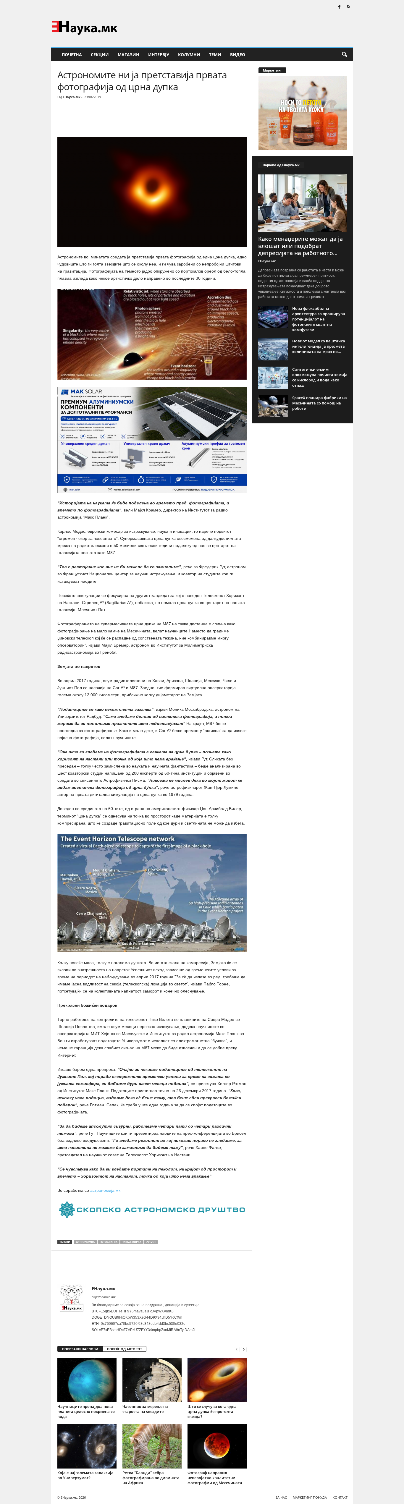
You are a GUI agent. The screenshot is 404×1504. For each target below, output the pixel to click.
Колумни (189, 54)
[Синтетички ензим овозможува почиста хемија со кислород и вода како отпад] (273, 378)
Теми (215, 54)
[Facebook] (339, 7)
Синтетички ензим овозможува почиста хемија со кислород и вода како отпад (320, 377)
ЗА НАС (281, 1497)
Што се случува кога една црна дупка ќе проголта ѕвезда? (212, 1411)
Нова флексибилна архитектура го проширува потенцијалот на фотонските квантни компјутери (318, 319)
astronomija (85, 1242)
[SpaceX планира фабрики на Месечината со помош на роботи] (273, 406)
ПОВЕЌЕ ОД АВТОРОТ (124, 1349)
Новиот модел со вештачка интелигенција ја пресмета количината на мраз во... (318, 346)
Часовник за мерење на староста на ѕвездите (145, 1409)
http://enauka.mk (104, 1297)
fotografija (108, 1242)
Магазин (128, 54)
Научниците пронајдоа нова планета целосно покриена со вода (86, 1411)
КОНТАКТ (340, 1497)
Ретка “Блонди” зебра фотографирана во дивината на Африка (151, 1477)
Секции (100, 54)
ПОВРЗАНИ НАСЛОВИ (80, 1349)
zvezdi (151, 1242)
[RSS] (348, 7)
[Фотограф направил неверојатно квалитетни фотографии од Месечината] (217, 1446)
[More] (112, 122)
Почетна (72, 54)
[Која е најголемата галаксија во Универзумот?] (87, 1446)
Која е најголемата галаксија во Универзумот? (85, 1475)
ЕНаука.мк (71, 97)
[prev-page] (237, 1349)
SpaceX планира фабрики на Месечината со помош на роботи (319, 403)
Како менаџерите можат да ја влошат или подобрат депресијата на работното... (300, 246)
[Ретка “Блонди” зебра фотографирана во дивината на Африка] (152, 1446)
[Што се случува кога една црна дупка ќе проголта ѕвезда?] (217, 1380)
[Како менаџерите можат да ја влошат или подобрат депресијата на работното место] (303, 203)
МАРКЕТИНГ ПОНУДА (310, 1497)
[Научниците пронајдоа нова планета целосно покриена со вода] (87, 1380)
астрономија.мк (104, 1190)
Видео (237, 54)
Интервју (158, 54)
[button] (344, 54)
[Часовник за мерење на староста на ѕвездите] (152, 1380)
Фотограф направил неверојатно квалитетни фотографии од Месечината (215, 1477)
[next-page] (244, 1349)
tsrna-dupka (131, 1242)
